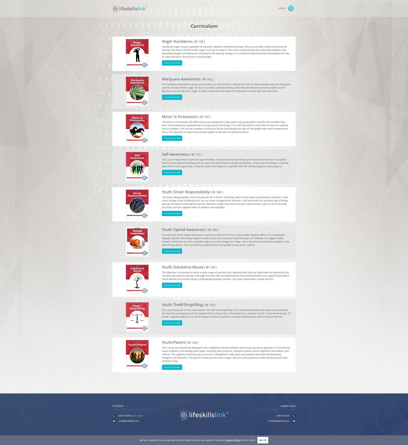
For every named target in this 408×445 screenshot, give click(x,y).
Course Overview (172, 62)
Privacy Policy (233, 440)
